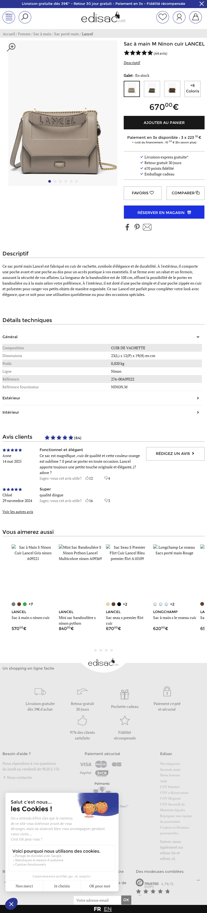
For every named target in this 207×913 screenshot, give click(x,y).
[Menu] (198, 881)
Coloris (192, 88)
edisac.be (168, 852)
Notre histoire (170, 775)
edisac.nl (167, 858)
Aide (163, 781)
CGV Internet (170, 786)
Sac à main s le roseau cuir (174, 617)
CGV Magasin (170, 798)
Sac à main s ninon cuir (31, 617)
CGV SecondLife (172, 804)
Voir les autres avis (17, 511)
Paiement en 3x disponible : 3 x (162, 139)
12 (91, 478)
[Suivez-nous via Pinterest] (137, 228)
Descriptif (132, 62)
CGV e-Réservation (174, 792)
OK (126, 899)
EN (108, 909)
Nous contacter (19, 777)
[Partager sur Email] (147, 228)
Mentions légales (172, 809)
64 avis (160, 53)
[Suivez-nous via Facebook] (127, 228)
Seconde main (170, 769)
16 (91, 500)
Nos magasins (170, 763)
